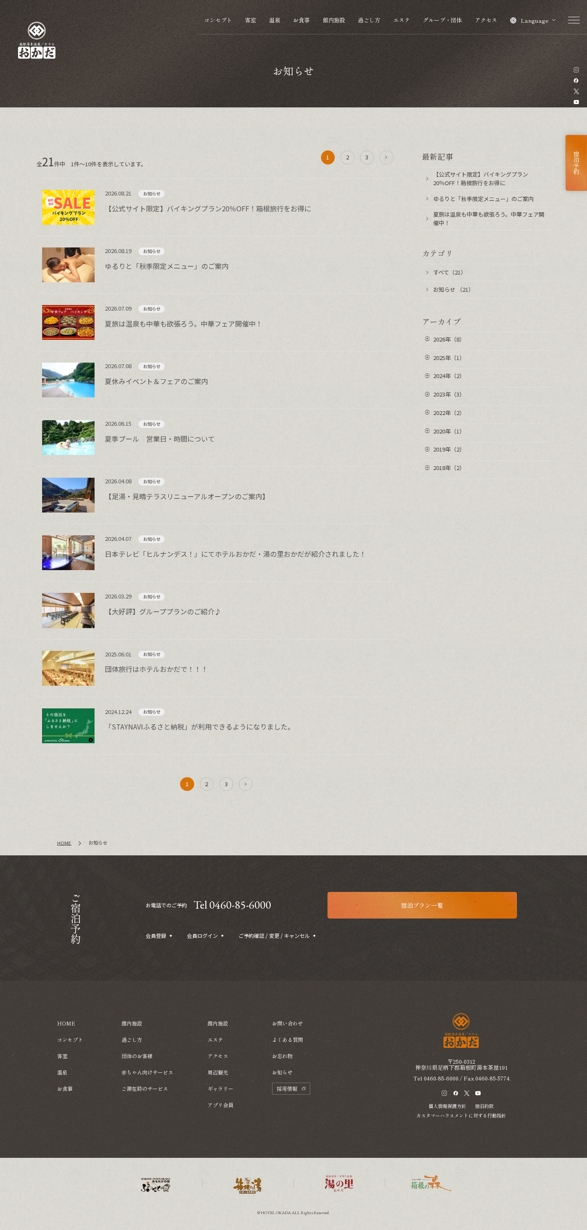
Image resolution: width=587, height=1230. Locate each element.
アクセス (486, 20)
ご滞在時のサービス (145, 1088)
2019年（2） (449, 449)
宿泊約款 (484, 1105)
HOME (66, 1023)
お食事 (301, 20)
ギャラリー (220, 1088)
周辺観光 (218, 1072)
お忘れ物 (282, 1055)
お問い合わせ (287, 1023)
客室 (250, 20)
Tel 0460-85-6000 (232, 904)
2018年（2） (449, 468)
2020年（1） (449, 431)
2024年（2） (449, 376)
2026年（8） (449, 339)
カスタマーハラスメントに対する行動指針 (461, 1115)
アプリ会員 (220, 1104)
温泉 (274, 20)
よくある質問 (287, 1039)
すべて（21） (449, 272)
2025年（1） (449, 358)
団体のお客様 (137, 1055)
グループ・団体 (442, 20)
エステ (401, 20)
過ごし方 (369, 20)
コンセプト (218, 20)
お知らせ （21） (453, 289)
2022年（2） (449, 413)
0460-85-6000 (441, 1078)
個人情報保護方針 (447, 1105)
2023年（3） (449, 394)
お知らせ (282, 1072)
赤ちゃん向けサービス (147, 1072)
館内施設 (334, 20)
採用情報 (287, 1088)
